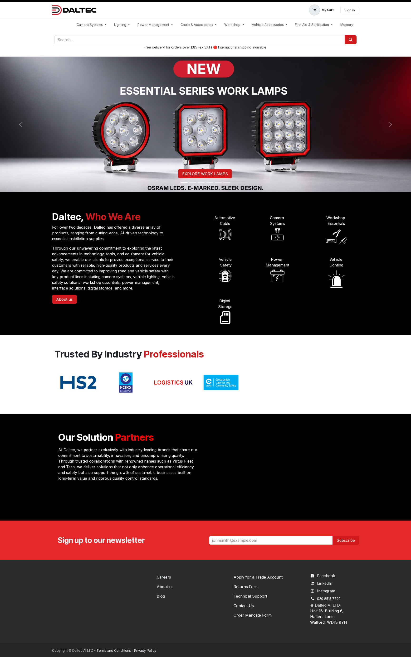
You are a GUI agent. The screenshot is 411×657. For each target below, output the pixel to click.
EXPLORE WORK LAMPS (205, 173)
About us (64, 299)
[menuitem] (91, 24)
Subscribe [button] (346, 540)
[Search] (351, 39)
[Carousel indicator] (184, 182)
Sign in (349, 10)
